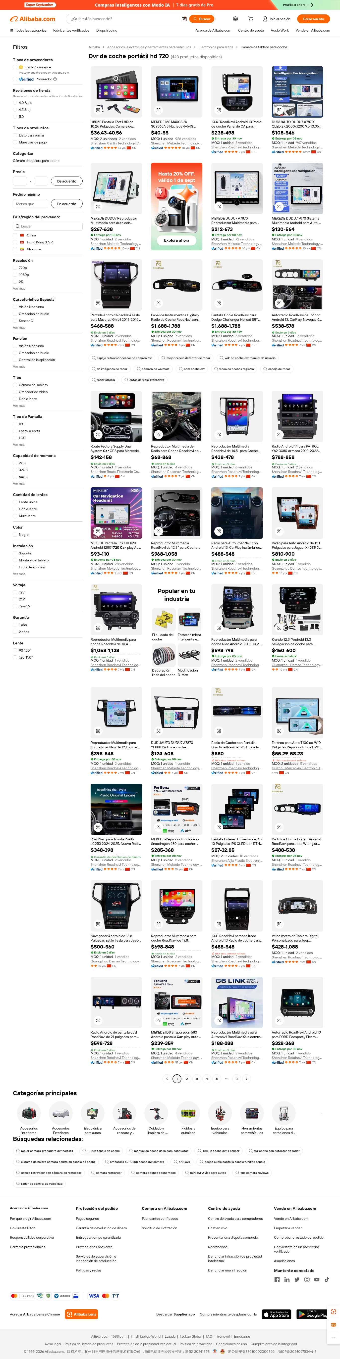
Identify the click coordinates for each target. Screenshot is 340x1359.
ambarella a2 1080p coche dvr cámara (137, 1162)
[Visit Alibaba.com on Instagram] (307, 1279)
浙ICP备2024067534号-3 (297, 1352)
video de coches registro (236, 369)
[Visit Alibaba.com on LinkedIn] (287, 1279)
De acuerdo (66, 181)
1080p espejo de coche (103, 1151)
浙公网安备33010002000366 (251, 1352)
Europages (242, 1336)
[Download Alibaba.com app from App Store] (276, 1314)
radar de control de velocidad (41, 1183)
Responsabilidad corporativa (32, 1237)
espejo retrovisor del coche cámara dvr (124, 358)
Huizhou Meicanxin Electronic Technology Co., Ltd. (297, 768)
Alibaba (94, 47)
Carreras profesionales (27, 1247)
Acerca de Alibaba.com (29, 1208)
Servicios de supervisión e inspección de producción (96, 1258)
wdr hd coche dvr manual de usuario (250, 358)
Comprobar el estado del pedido (299, 1237)
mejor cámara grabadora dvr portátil (47, 1151)
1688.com (118, 1336)
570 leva (184, 1162)
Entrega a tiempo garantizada (98, 1237)
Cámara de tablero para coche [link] (264, 47)
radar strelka (106, 380)
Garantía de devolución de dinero (101, 1228)
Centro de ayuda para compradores (235, 1219)
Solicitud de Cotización (159, 1228)
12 (236, 1079)
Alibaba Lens (33, 1314)
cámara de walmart (156, 369)
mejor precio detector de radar (188, 358)
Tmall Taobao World (146, 1336)
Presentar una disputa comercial (233, 1237)
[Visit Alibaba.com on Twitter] (297, 1279)
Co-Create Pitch (22, 1228)
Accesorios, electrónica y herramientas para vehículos (149, 47)
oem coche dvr (194, 369)
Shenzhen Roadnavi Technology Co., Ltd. (237, 147)
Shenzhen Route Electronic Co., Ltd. (116, 472)
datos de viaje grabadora (146, 380)
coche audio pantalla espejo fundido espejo (235, 1162)
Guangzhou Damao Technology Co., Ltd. (297, 568)
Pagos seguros (87, 1219)
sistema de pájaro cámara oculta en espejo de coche (58, 1162)
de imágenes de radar (112, 369)
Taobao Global (190, 1336)
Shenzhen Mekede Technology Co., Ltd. (177, 143)
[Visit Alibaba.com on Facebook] (277, 1279)
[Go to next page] (246, 1078)
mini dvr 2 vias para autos (208, 1173)
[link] (333, 1311)
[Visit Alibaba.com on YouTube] (317, 1279)
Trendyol (223, 1336)
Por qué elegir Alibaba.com (30, 1219)
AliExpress (99, 1336)
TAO (209, 1336)
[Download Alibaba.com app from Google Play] (313, 1314)
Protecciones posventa (94, 1247)
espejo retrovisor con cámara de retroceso (51, 1173)
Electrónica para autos (216, 47)
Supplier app (184, 1314)
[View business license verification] (215, 1351)
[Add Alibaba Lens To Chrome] (81, 1314)
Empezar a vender (288, 1228)
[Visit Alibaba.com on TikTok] (327, 1279)
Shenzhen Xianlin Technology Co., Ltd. (116, 143)
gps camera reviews (254, 1173)
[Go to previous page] (167, 1078)
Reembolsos (217, 1247)
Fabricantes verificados (160, 1219)
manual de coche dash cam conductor (161, 1151)
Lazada (170, 1336)
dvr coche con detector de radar (277, 1151)
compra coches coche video (156, 1173)
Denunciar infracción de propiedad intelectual (235, 1258)
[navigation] (48, 563)
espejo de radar (279, 369)
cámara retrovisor (109, 1173)
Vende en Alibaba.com (291, 1219)
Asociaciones (284, 1261)
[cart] (251, 20)
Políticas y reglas (89, 1270)
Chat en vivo (217, 1228)
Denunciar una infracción (227, 1270)
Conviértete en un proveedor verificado (296, 1249)
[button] (184, 19)
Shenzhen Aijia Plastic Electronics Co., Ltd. (237, 860)
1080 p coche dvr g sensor (221, 1151)
